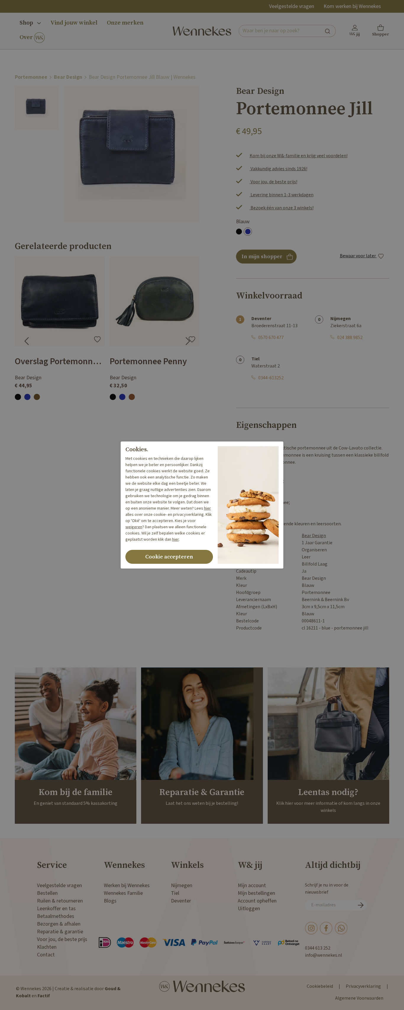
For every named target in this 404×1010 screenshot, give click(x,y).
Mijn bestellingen (256, 893)
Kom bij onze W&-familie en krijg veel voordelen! (299, 156)
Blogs (110, 900)
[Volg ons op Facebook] (326, 928)
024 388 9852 (350, 338)
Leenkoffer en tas (56, 908)
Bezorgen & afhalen (58, 924)
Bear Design (68, 77)
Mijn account (252, 885)
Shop (27, 23)
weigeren (133, 527)
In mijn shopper (266, 258)
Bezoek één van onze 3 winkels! (281, 208)
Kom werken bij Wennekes (352, 6)
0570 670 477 (271, 338)
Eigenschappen (266, 425)
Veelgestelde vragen (291, 6)
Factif (44, 996)
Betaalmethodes (55, 916)
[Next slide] (188, 341)
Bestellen (47, 893)
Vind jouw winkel (73, 23)
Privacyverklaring (363, 986)
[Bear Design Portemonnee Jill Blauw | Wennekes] (37, 108)
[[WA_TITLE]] (341, 928)
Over (27, 37)
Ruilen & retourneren (60, 900)
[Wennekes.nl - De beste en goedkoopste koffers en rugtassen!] (202, 31)
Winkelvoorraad (269, 295)
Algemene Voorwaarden (359, 998)
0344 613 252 (317, 948)
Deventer (181, 900)
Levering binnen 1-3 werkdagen (281, 195)
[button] (380, 31)
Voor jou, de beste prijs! (273, 182)
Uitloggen (249, 908)
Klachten (46, 947)
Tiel (175, 893)
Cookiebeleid (320, 986)
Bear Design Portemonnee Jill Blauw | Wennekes (142, 77)
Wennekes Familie (123, 893)
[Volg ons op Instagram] (311, 928)
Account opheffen (257, 900)
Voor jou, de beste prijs (62, 939)
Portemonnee (31, 77)
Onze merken (125, 23)
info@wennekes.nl (323, 955)
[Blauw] (248, 232)
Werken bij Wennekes (127, 885)
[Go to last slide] (27, 341)
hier (207, 508)
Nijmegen (181, 885)
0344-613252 (271, 378)
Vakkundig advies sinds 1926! (278, 169)
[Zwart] (239, 232)
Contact (46, 954)
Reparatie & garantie (60, 931)
